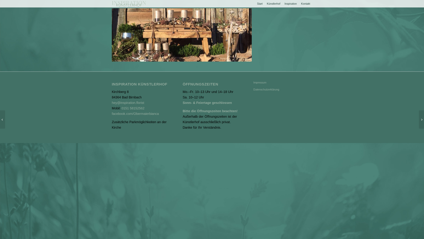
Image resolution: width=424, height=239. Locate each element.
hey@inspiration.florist (128, 103)
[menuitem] (260, 3)
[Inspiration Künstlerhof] (129, 3)
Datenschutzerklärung (266, 89)
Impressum (259, 82)
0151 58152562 (133, 108)
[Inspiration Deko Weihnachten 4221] (421, 119)
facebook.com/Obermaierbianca (135, 114)
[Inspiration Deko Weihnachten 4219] (2, 119)
